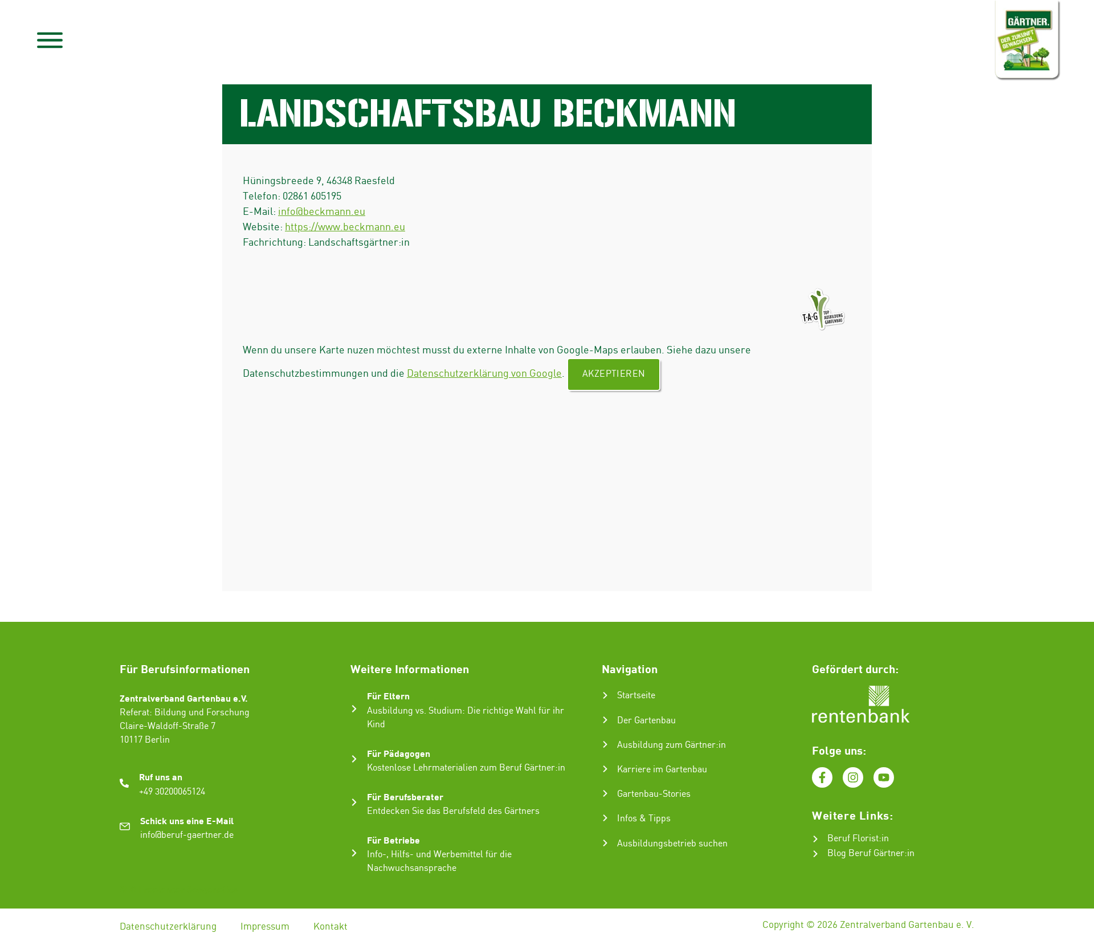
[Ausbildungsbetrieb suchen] (605, 843)
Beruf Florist (853, 839)
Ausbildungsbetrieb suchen (672, 844)
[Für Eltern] (354, 708)
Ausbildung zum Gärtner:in (671, 745)
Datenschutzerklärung (168, 927)
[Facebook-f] (822, 777)
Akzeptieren (613, 374)
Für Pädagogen (398, 753)
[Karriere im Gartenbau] (605, 768)
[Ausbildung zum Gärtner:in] (605, 744)
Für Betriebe (393, 840)
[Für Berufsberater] (354, 802)
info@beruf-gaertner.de (187, 835)
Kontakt (330, 927)
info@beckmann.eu (321, 211)
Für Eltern (388, 696)
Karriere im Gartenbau (662, 770)
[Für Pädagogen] (354, 759)
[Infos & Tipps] (605, 817)
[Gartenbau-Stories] (605, 793)
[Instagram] (853, 777)
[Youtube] (883, 777)
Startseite (636, 695)
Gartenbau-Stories (654, 794)
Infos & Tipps (644, 819)
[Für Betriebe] (354, 853)
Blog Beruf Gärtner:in (871, 853)
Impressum (264, 927)
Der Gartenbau (646, 721)
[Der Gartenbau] (605, 719)
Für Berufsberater (405, 797)
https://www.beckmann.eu (345, 227)
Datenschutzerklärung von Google (484, 373)
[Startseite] (605, 695)
